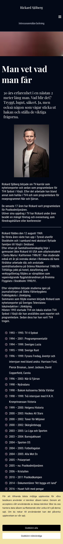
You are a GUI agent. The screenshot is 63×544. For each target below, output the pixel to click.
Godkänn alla (31, 528)
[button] (59, 17)
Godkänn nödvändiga (31, 536)
